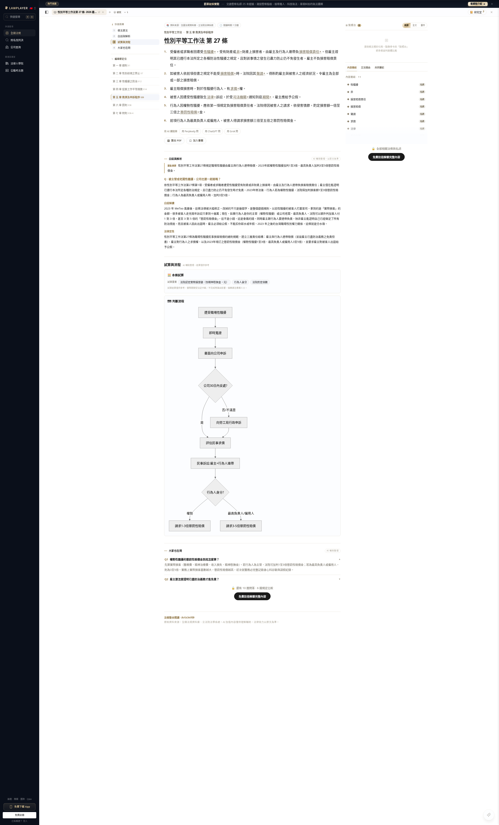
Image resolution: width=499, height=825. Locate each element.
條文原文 (121, 30)
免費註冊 (19, 815)
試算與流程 (122, 42)
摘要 (406, 25)
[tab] (79, 12)
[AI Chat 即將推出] (488, 814)
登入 (25, 821)
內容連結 (352, 67)
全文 (415, 25)
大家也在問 (122, 47)
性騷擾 (209, 51)
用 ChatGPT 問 (212, 131)
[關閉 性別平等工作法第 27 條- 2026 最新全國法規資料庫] (103, 12)
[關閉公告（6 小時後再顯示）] (492, 4)
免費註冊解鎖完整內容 (252, 596)
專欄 (16, 799)
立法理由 (365, 67)
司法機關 (239, 97)
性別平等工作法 (173, 32)
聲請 (259, 73)
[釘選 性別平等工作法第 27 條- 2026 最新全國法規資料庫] (99, 12)
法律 (210, 97)
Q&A (29, 799)
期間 (266, 97)
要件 (423, 25)
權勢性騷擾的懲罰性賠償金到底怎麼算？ (252, 559)
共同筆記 (379, 67)
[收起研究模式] (491, 12)
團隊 (22, 799)
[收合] (46, 12)
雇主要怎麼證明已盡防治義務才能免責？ (252, 579)
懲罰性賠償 (188, 112)
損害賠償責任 (309, 51)
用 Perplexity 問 (190, 131)
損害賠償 (227, 73)
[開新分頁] (109, 12)
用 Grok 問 (232, 131)
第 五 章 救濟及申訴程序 (199, 32)
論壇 (9, 799)
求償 (233, 88)
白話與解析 (122, 36)
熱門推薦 (52, 3)
